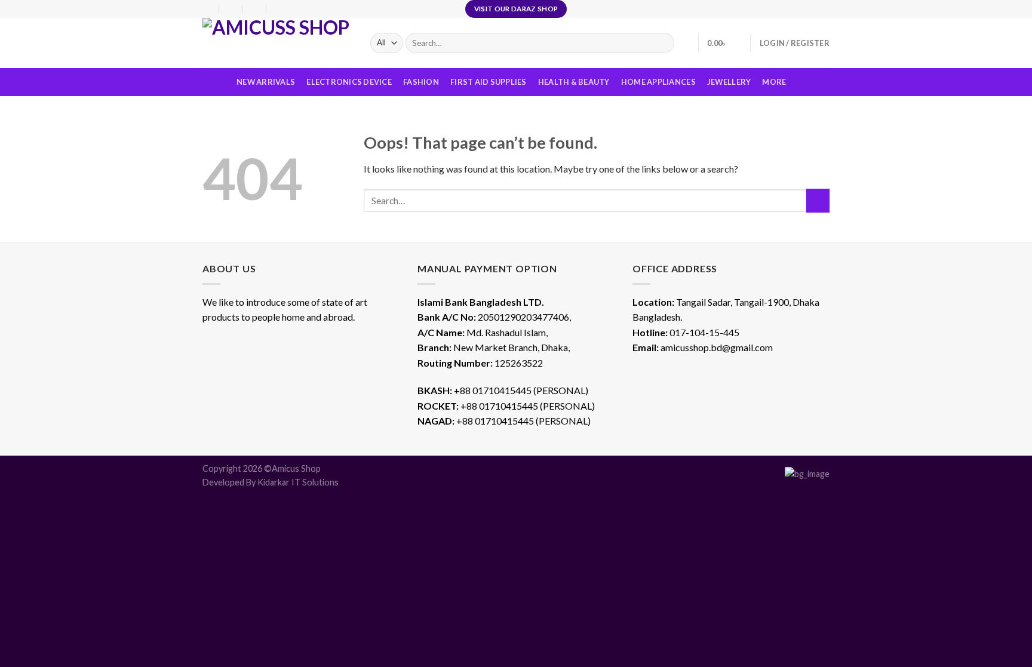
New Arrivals (265, 82)
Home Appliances (658, 82)
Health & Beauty (574, 82)
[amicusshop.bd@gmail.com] (231, 8)
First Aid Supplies (488, 82)
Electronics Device (349, 82)
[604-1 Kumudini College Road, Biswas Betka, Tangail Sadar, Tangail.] (207, 8)
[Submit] (818, 200)
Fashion (421, 82)
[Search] (662, 43)
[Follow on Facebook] (800, 9)
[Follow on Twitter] (823, 9)
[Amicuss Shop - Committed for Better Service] (277, 43)
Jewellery (729, 82)
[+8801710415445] (279, 8)
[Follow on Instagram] (812, 9)
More (774, 82)
